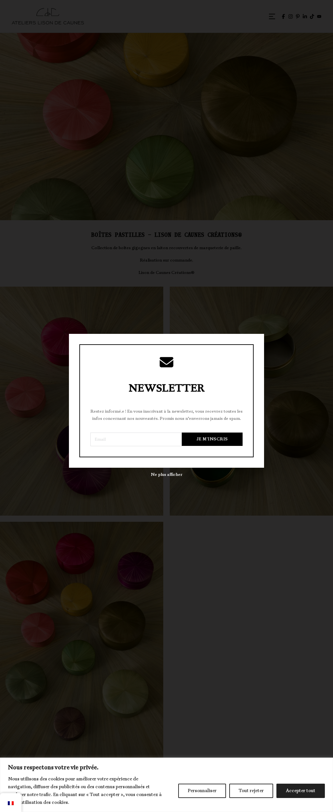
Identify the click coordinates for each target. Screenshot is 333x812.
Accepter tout (300, 791)
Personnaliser (202, 791)
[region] (166, 785)
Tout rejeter (251, 791)
